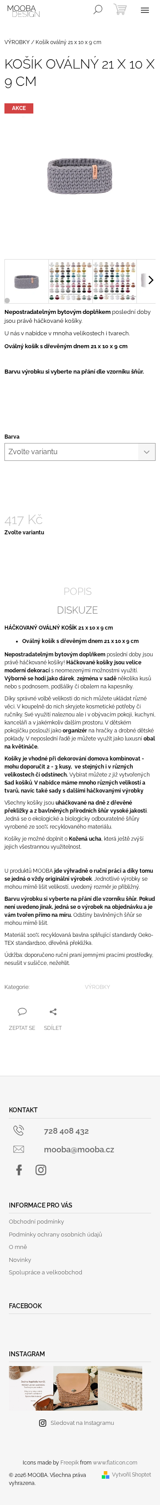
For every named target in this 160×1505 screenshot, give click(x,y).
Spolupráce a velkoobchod (45, 1272)
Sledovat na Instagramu (82, 1423)
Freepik (69, 1463)
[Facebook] (19, 1170)
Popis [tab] (78, 591)
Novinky (20, 1260)
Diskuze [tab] (77, 610)
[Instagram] (41, 1170)
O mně (18, 1247)
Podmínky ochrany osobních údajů (55, 1234)
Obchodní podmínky (36, 1221)
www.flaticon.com (115, 1463)
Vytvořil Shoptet (131, 1475)
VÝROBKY (97, 987)
